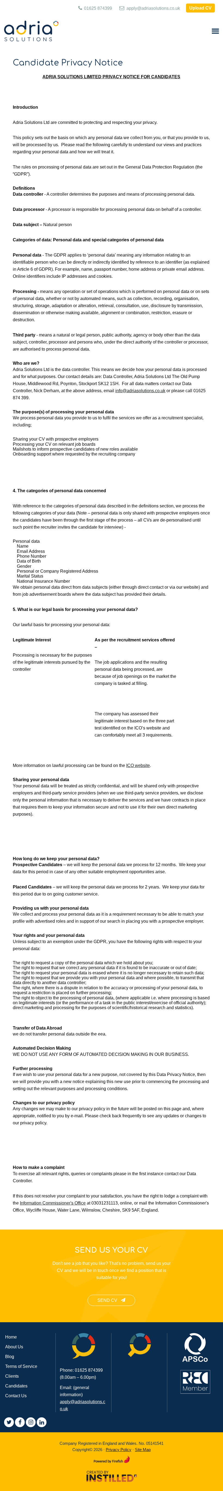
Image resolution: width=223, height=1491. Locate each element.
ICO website (138, 765)
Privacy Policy (118, 1449)
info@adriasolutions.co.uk (140, 390)
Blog (9, 1356)
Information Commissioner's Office (53, 1203)
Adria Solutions (31, 31)
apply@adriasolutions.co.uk (152, 8)
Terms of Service (21, 1366)
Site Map (143, 1449)
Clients (12, 1376)
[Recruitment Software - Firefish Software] (112, 1458)
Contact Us (16, 1395)
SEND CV (107, 1300)
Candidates (16, 1386)
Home (11, 1337)
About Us (14, 1347)
